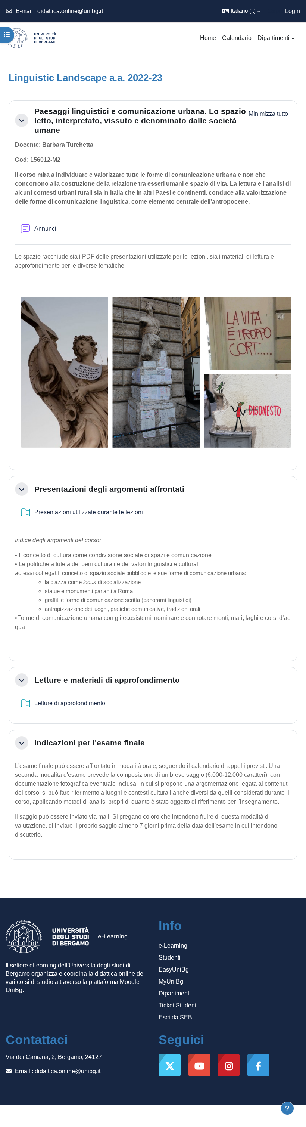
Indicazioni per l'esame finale (89, 742)
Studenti (170, 957)
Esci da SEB (175, 1017)
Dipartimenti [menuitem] (273, 38)
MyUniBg (171, 981)
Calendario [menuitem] (237, 38)
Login (292, 11)
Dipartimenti (175, 993)
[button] (241, 11)
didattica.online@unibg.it (70, 11)
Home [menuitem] (208, 38)
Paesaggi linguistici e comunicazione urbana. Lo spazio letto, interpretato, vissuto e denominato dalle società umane (140, 120)
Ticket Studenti (178, 1005)
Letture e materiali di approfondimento (107, 680)
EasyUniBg (174, 969)
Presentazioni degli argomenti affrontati (109, 489)
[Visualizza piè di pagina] (287, 1108)
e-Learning (173, 945)
